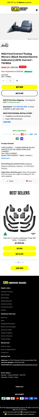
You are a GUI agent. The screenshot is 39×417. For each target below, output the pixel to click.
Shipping (28, 164)
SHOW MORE (19, 268)
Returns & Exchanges (8, 327)
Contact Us (5, 352)
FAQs (2, 320)
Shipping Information (8, 323)
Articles (3, 310)
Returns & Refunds (8, 166)
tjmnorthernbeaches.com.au (15, 407)
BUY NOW (19, 87)
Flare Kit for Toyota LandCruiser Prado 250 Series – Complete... (19, 239)
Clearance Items (6, 304)
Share (11, 181)
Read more (5, 158)
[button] (15, 262)
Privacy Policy (6, 339)
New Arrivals (5, 295)
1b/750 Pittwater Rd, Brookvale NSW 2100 (22, 360)
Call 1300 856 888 (20, 107)
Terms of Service (6, 336)
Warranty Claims (6, 330)
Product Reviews (7, 307)
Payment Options (7, 333)
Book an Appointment (8, 349)
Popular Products (7, 292)
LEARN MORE (7, 122)
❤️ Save (29, 181)
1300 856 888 (19, 362)
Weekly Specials (6, 301)
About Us (4, 317)
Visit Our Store (6, 346)
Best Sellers (5, 298)
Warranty (19, 166)
